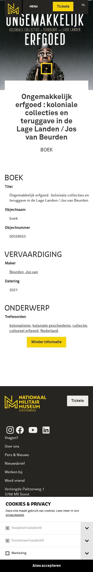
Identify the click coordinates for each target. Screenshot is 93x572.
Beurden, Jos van (23, 272)
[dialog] (46, 534)
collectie (79, 325)
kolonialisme (20, 325)
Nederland (49, 331)
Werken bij (14, 472)
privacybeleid (15, 515)
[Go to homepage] (25, 405)
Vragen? (11, 438)
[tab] (87, 528)
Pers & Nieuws (17, 455)
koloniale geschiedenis (52, 325)
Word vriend (15, 480)
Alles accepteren (47, 565)
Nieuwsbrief (15, 463)
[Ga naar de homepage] (13, 8)
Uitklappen (46, 68)
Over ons (12, 446)
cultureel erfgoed (24, 331)
